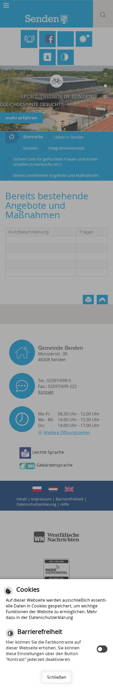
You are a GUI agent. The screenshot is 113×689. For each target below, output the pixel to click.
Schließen (56, 677)
